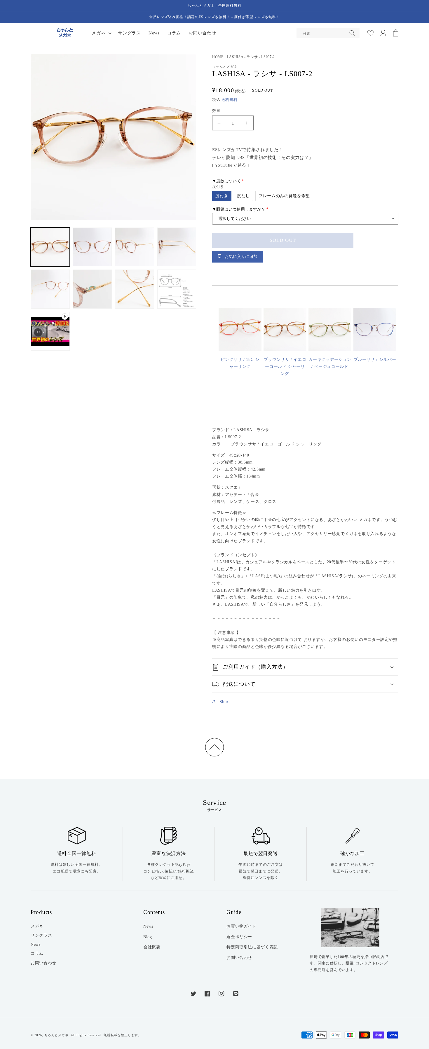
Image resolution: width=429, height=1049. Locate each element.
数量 (216, 110)
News (36, 944)
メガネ (37, 926)
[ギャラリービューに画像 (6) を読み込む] (92, 289)
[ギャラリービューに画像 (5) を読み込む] (50, 289)
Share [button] (225, 701)
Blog (147, 936)
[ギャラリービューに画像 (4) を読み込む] (176, 247)
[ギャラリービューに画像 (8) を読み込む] (176, 289)
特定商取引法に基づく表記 (252, 947)
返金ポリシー (239, 936)
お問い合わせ (43, 962)
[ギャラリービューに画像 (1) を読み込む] (50, 247)
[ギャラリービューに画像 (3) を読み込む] (134, 247)
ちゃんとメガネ (56, 1035)
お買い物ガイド (241, 926)
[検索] (352, 33)
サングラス (41, 935)
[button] (36, 33)
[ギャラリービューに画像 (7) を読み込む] (134, 289)
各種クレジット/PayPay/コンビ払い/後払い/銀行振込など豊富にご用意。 (168, 871)
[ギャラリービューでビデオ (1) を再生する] (50, 331)
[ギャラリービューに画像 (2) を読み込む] (92, 247)
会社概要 (152, 947)
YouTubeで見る (230, 164)
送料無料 (229, 99)
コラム (37, 953)
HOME (218, 57)
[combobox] (328, 33)
